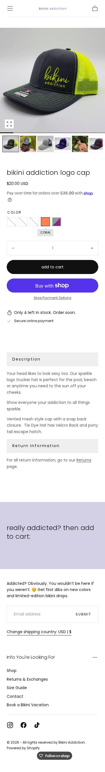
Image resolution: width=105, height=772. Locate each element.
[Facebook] (23, 725)
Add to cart (52, 267)
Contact (15, 696)
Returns (83, 460)
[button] (10, 8)
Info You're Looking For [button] (31, 657)
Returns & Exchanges (27, 679)
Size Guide (17, 688)
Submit (83, 614)
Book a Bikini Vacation (28, 705)
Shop (12, 670)
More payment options (52, 298)
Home (11, 21)
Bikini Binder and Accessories (49, 21)
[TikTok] (37, 725)
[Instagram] (10, 725)
